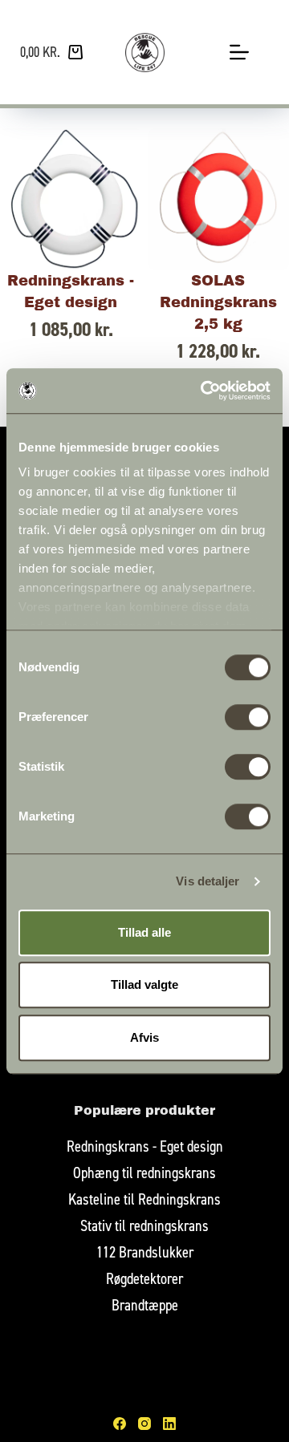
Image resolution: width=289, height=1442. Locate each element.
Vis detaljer (207, 881)
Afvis (144, 1037)
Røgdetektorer (144, 1278)
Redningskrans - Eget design (145, 1146)
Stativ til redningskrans (144, 1225)
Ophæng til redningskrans (144, 1172)
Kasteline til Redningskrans (144, 1199)
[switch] (248, 717)
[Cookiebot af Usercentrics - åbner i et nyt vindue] (204, 390)
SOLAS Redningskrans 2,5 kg (218, 302)
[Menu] (239, 52)
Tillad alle (144, 932)
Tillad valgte (144, 984)
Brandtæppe (145, 1304)
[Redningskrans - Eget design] (71, 199)
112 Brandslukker (144, 1251)
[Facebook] (119, 1423)
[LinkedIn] (169, 1423)
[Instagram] (144, 1423)
